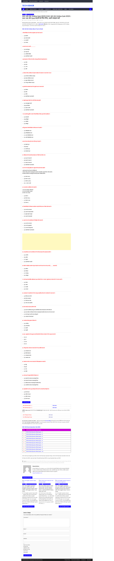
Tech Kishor (28, 5)
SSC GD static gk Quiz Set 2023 (58, 462)
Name (25, 529)
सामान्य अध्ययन (41, 24)
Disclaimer (46, 1)
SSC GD (24, 14)
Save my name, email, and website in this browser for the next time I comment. (26, 548)
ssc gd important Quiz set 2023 (46, 462)
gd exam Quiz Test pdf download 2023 (34, 461)
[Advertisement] (46, 241)
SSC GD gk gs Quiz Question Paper (61, 461)
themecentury (40, 559)
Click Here (55, 405)
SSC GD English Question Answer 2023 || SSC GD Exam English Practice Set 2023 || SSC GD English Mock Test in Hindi (63, 488)
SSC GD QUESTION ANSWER (31, 484)
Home (27, 9)
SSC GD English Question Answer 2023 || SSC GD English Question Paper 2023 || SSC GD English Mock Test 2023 (29, 488)
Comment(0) (40, 20)
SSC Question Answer (63, 484)
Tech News (71, 9)
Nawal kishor (33, 20)
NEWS (65, 9)
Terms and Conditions (33, 1)
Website (25, 538)
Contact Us (41, 1)
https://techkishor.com (37, 473)
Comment (25, 517)
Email (24, 533)
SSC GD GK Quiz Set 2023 (35, 462)
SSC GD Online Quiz (30, 14)
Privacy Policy (25, 1)
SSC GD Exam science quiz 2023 (48, 461)
